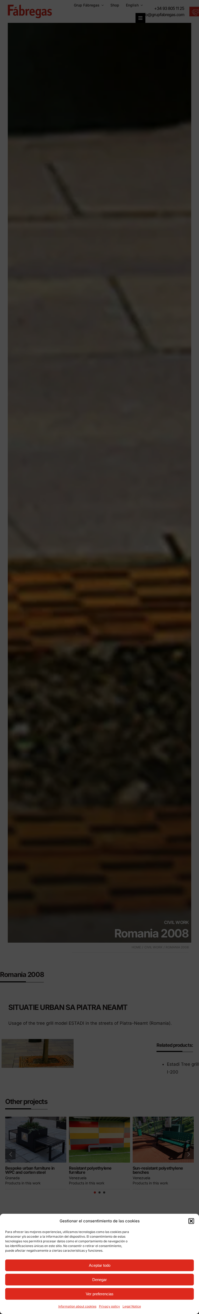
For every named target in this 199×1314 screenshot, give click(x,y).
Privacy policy (109, 1306)
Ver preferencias (99, 1294)
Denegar (99, 1279)
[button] (191, 1221)
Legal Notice (132, 1306)
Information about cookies (77, 1306)
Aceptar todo (99, 1265)
